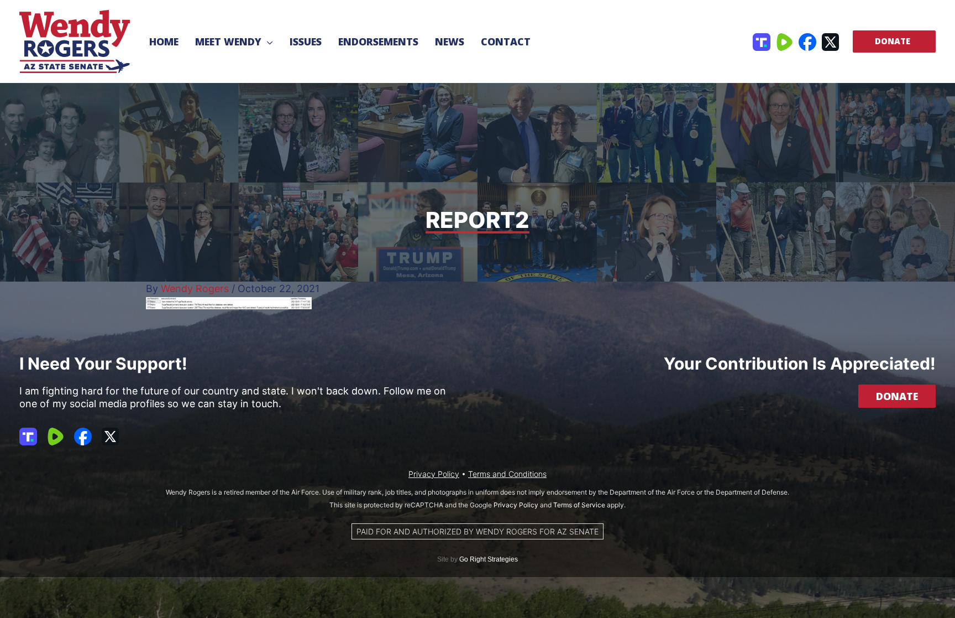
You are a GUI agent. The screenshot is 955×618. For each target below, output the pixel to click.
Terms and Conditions (507, 474)
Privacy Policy (433, 474)
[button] (267, 41)
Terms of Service (579, 505)
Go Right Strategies (488, 559)
